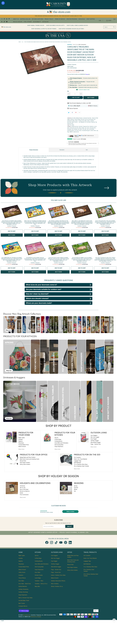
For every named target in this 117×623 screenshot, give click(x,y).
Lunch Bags (38, 578)
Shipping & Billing (25, 19)
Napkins (20, 441)
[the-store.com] (6, 27)
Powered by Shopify (36, 616)
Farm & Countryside (89, 119)
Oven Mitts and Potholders (61, 443)
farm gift (84, 129)
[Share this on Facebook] (72, 112)
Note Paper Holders (25, 462)
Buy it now (90, 97)
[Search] (114, 27)
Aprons (56, 437)
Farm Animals (74, 129)
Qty (68, 91)
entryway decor (93, 127)
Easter (21, 493)
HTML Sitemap (28, 21)
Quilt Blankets (77, 462)
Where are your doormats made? (39, 303)
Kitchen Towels (39, 575)
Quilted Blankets (23, 586)
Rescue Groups (17, 21)
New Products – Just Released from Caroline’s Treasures (83, 122)
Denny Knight (77, 119)
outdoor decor (93, 130)
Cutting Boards (58, 441)
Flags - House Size (56, 572)
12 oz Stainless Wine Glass (81, 464)
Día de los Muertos (25, 491)
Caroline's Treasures (71, 64)
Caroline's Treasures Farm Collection (86, 126)
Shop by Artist (70, 123)
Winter (75, 489)
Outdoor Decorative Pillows (58, 580)
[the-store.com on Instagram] (6, 19)
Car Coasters (77, 457)
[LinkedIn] (70, 542)
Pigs (68, 131)
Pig (96, 122)
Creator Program (71, 19)
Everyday (69, 129)
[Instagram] (51, 542)
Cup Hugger (94, 439)
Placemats (21, 443)
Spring (75, 486)
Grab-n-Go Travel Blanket (80, 459)
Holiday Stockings (23, 592)
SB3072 (71, 131)
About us (16, 19)
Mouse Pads (23, 460)
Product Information (33, 149)
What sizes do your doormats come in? (41, 285)
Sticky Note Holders (25, 464)
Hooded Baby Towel (24, 600)
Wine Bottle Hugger (96, 442)
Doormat (82, 119)
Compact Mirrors (23, 606)
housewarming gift (86, 130)
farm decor (80, 129)
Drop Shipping (90, 19)
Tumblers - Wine (39, 580)
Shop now (8, 330)
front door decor (78, 130)
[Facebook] (46, 542)
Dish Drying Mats (59, 444)
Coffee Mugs (58, 439)
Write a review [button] (70, 511)
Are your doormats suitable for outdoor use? (43, 289)
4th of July (22, 487)
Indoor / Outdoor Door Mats (81, 120)
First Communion (24, 494)
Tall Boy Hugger (95, 440)
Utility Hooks (22, 572)
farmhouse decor (70, 130)
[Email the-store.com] (2, 19)
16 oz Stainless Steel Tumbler (81, 466)
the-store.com (26, 615)
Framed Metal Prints (23, 444)
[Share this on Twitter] (68, 112)
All (72, 117)
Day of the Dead (24, 489)
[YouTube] (60, 542)
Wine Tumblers (55, 583)
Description (62, 149)
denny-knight (81, 127)
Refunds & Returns (37, 19)
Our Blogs (45, 21)
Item (87, 149)
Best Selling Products (78, 117)
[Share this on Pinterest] (75, 112)
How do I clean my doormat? (37, 294)
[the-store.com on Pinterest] (9, 19)
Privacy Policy (49, 19)
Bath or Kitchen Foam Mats (25, 597)
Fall (75, 491)
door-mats (87, 127)
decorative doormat (74, 127)
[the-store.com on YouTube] (6, 21)
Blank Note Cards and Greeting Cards (29, 459)
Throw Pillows (22, 578)
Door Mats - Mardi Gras (25, 583)
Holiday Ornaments (23, 589)
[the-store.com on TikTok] (4, 21)
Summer (76, 487)
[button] (36, 25)
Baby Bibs (37, 586)
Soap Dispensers (59, 446)
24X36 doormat (75, 126)
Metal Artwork (22, 446)
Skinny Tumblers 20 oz (57, 586)
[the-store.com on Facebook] (4, 19)
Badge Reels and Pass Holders (27, 457)
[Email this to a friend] (79, 112)
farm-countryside (90, 129)
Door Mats (72, 124)
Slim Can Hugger (95, 437)
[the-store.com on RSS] (2, 21)
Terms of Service (60, 19)
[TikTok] (56, 542)
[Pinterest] (65, 542)
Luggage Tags (77, 460)
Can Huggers (94, 435)
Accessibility (37, 21)
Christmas (22, 486)
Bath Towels (22, 603)
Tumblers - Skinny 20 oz (41, 583)
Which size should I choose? (37, 298)
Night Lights (21, 437)
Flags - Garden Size (96, 444)
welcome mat (76, 131)
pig (97, 130)
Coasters (21, 575)
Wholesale (81, 19)
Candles (20, 439)
